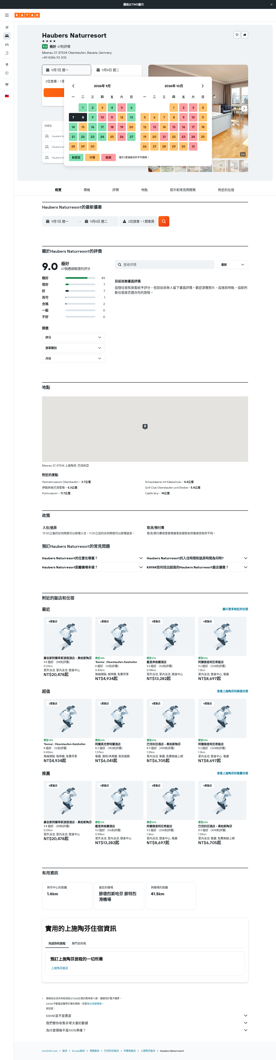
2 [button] (93, 108)
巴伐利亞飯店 (111, 1050)
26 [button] (121, 137)
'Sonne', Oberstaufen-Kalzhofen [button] (116, 662)
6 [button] (131, 108)
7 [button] (73, 117)
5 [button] (122, 108)
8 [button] (83, 117)
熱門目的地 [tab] (79, 943)
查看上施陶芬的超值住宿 (232, 691)
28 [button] (73, 146)
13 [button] (131, 117)
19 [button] (121, 127)
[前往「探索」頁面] (7, 64)
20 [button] (131, 127)
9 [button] (93, 117)
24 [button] (102, 137)
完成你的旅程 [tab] (56, 943)
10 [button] (102, 117)
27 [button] (131, 137)
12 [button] (121, 117)
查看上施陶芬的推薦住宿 (232, 773)
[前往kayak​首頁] (27, 15)
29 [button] (83, 146)
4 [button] (112, 108)
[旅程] (7, 84)
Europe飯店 (78, 1050)
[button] (271, 4)
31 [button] (193, 146)
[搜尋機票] (7, 27)
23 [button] (92, 137)
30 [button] (93, 146)
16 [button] (92, 127)
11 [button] (112, 117)
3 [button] (102, 108)
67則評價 (63, 46)
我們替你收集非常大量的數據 (67, 1023)
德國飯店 (94, 1050)
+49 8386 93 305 (54, 57)
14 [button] (73, 127)
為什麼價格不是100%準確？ (66, 1030)
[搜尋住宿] (7, 36)
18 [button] (112, 127)
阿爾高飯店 (130, 1050)
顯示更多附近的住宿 (235, 609)
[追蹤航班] (7, 73)
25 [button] (112, 137)
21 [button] (73, 137)
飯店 (64, 1050)
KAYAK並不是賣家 (58, 1016)
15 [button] (82, 127)
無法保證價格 (94, 1003)
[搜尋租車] (7, 44)
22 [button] (83, 137)
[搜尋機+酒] (7, 53)
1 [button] (82, 108)
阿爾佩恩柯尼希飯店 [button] (211, 662)
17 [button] (102, 127)
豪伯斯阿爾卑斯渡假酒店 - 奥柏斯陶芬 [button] (68, 658)
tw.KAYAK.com (50, 1050)
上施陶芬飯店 (59, 968)
